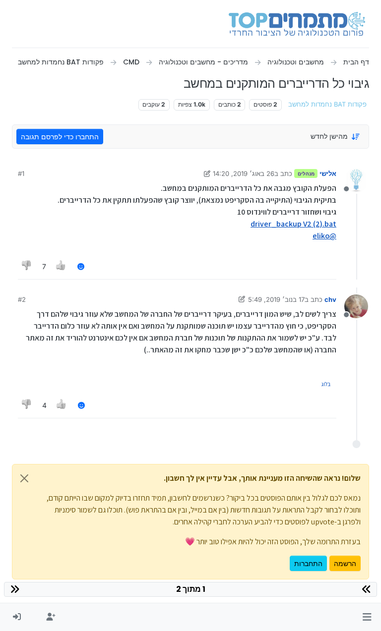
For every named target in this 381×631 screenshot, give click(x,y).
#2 (22, 299)
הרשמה (345, 563)
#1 (21, 173)
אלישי (327, 173)
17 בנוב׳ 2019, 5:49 (276, 299)
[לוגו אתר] (297, 24)
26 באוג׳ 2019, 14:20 (243, 173)
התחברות (308, 563)
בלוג (325, 384)
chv (330, 299)
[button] (367, 617)
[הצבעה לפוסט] (61, 266)
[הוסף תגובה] (81, 266)
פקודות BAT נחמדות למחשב (327, 104)
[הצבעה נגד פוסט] (27, 266)
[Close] (24, 478)
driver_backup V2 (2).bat (293, 224)
